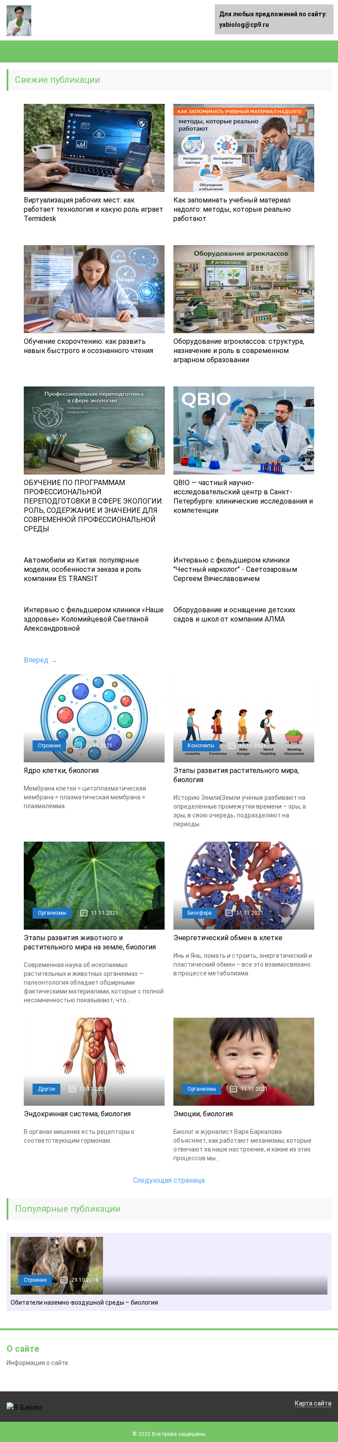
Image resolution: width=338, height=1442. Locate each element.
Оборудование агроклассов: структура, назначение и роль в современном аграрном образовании (238, 350)
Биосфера (199, 913)
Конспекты (200, 746)
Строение (49, 746)
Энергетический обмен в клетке (228, 938)
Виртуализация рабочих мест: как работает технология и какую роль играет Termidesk (93, 209)
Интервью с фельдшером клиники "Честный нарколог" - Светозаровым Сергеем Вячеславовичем (235, 569)
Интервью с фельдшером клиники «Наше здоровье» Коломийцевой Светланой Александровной (94, 619)
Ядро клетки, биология (61, 770)
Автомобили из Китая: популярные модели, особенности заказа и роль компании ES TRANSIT (82, 569)
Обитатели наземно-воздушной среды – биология (84, 1302)
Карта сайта (313, 1403)
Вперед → (40, 660)
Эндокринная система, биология (77, 1114)
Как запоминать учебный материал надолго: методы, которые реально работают (232, 209)
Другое (46, 1089)
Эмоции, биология (203, 1114)
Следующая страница (169, 1180)
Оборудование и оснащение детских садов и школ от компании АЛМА (234, 614)
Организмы (52, 913)
